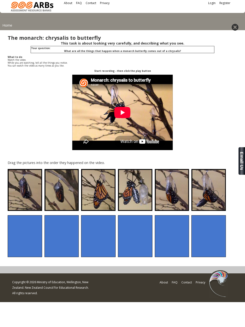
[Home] (32, 7)
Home (7, 25)
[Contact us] (242, 173)
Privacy (105, 3)
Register (224, 3)
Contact (91, 3)
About (68, 3)
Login (212, 3)
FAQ (79, 3)
